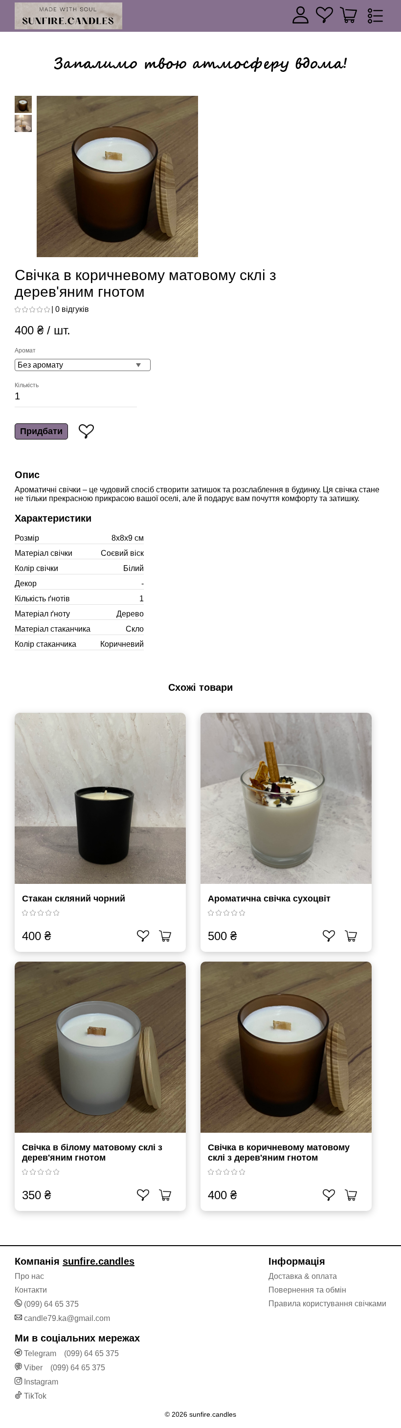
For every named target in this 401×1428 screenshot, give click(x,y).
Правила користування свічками (327, 1303)
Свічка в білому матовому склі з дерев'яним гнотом (92, 1152)
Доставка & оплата (302, 1276)
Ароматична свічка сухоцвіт (269, 898)
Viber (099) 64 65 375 (64, 1367)
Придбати (41, 431)
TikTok (35, 1396)
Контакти (31, 1290)
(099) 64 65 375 (51, 1304)
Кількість (27, 385)
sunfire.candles (98, 1261)
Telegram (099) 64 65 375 (71, 1353)
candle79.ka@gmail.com (67, 1318)
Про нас (29, 1276)
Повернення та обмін (307, 1290)
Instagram (41, 1382)
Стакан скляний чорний (73, 898)
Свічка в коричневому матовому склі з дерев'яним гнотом (279, 1152)
